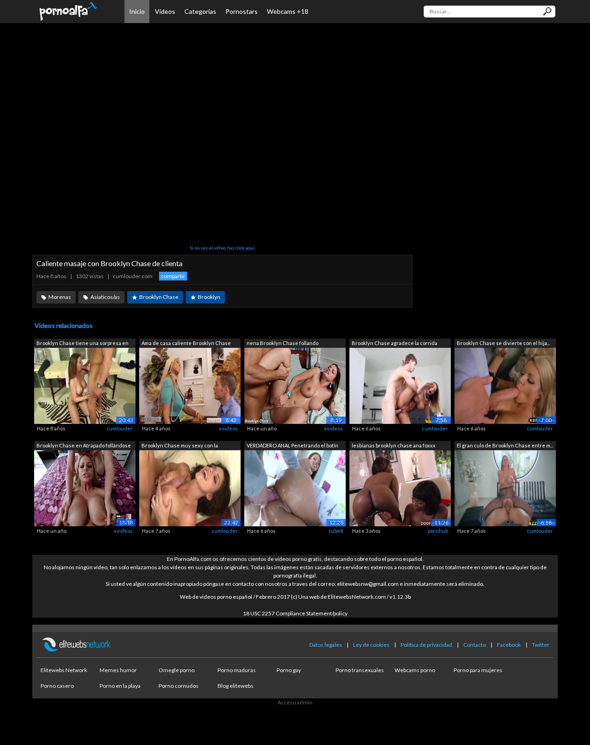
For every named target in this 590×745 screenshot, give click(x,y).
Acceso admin (295, 702)
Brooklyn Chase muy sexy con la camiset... (180, 446)
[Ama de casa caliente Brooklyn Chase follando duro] (190, 385)
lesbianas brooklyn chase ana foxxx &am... (394, 446)
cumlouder (119, 428)
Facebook (509, 644)
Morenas (59, 296)
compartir (173, 276)
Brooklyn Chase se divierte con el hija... (503, 343)
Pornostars (241, 11)
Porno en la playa (120, 685)
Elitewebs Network (64, 670)
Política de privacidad (426, 644)
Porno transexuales (360, 670)
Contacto (474, 644)
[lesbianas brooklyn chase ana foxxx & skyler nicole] (400, 487)
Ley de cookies (371, 644)
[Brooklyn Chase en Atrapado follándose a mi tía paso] (85, 487)
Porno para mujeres (478, 670)
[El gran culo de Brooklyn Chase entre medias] (505, 487)
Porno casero (57, 685)
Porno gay (289, 670)
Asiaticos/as (105, 296)
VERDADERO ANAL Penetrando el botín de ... (292, 446)
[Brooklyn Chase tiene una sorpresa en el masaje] (85, 385)
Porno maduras (237, 670)
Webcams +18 (287, 11)
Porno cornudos (179, 685)
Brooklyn (209, 296)
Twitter (540, 644)
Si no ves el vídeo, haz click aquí (222, 247)
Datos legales (325, 644)
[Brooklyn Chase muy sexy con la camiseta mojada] (190, 487)
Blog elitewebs (236, 685)
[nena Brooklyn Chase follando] (295, 385)
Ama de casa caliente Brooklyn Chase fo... (186, 344)
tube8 (336, 531)
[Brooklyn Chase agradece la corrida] (400, 385)
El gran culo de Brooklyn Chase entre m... (505, 445)
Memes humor (118, 670)
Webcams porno (415, 670)
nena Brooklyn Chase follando (283, 343)
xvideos (228, 428)
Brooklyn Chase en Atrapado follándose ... (83, 446)
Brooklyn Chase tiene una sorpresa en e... (82, 344)
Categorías (200, 11)
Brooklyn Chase (158, 296)
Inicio (137, 11)
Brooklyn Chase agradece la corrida (394, 343)
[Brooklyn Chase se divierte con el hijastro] (505, 385)
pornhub (438, 531)
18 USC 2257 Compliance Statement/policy (295, 613)
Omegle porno (177, 670)
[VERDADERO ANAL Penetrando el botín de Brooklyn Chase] (295, 487)
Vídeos (165, 11)
